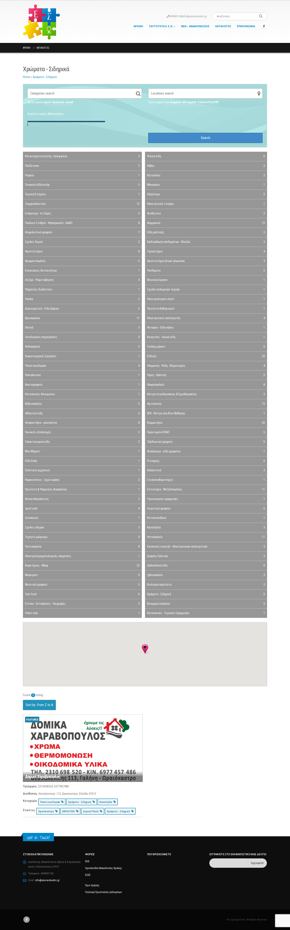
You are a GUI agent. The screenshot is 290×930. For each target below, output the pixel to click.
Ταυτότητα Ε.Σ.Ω (161, 26)
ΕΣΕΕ (87, 874)
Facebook (26, 919)
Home (26, 77)
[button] (145, 649)
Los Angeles (173, 102)
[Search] (261, 16)
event (69, 102)
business (58, 102)
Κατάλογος (223, 26)
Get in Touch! (38, 837)
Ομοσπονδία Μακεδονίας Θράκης (103, 868)
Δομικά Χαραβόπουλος (42, 776)
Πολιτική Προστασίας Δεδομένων (103, 892)
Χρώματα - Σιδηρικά (45, 77)
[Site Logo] (41, 22)
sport (47, 102)
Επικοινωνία (246, 26)
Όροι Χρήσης (92, 885)
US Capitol (189, 102)
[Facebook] (264, 26)
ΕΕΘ (87, 861)
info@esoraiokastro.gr (195, 16)
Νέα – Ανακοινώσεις (195, 26)
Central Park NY (208, 102)
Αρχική (138, 26)
